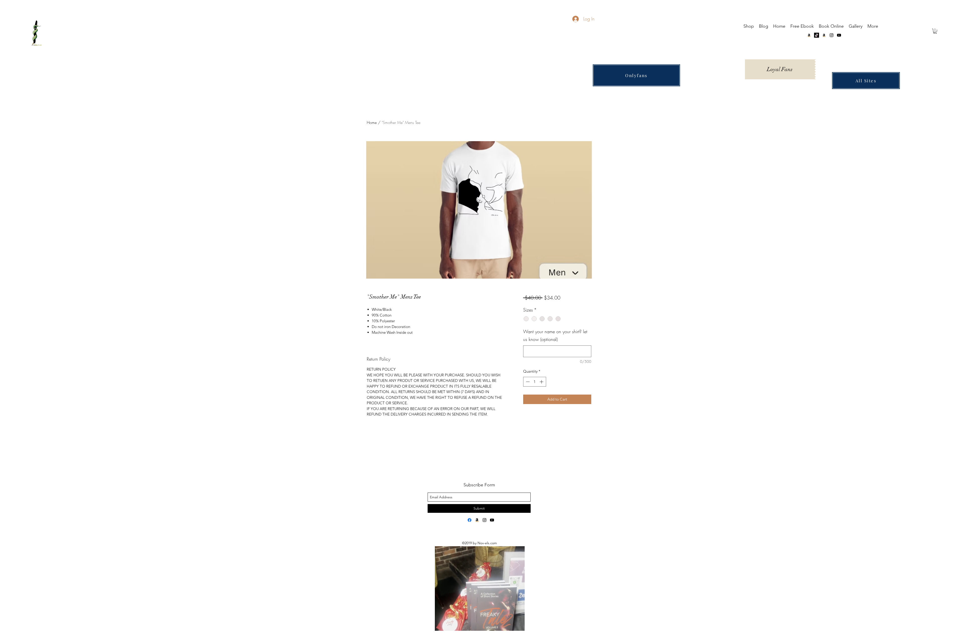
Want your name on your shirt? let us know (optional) (555, 335)
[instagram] (831, 35)
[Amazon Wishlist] (809, 35)
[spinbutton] (534, 381)
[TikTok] (816, 35)
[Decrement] (527, 381)
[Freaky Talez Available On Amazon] (477, 520)
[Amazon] (824, 35)
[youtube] (839, 35)
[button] (935, 31)
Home (372, 122)
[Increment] (542, 381)
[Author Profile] (469, 520)
